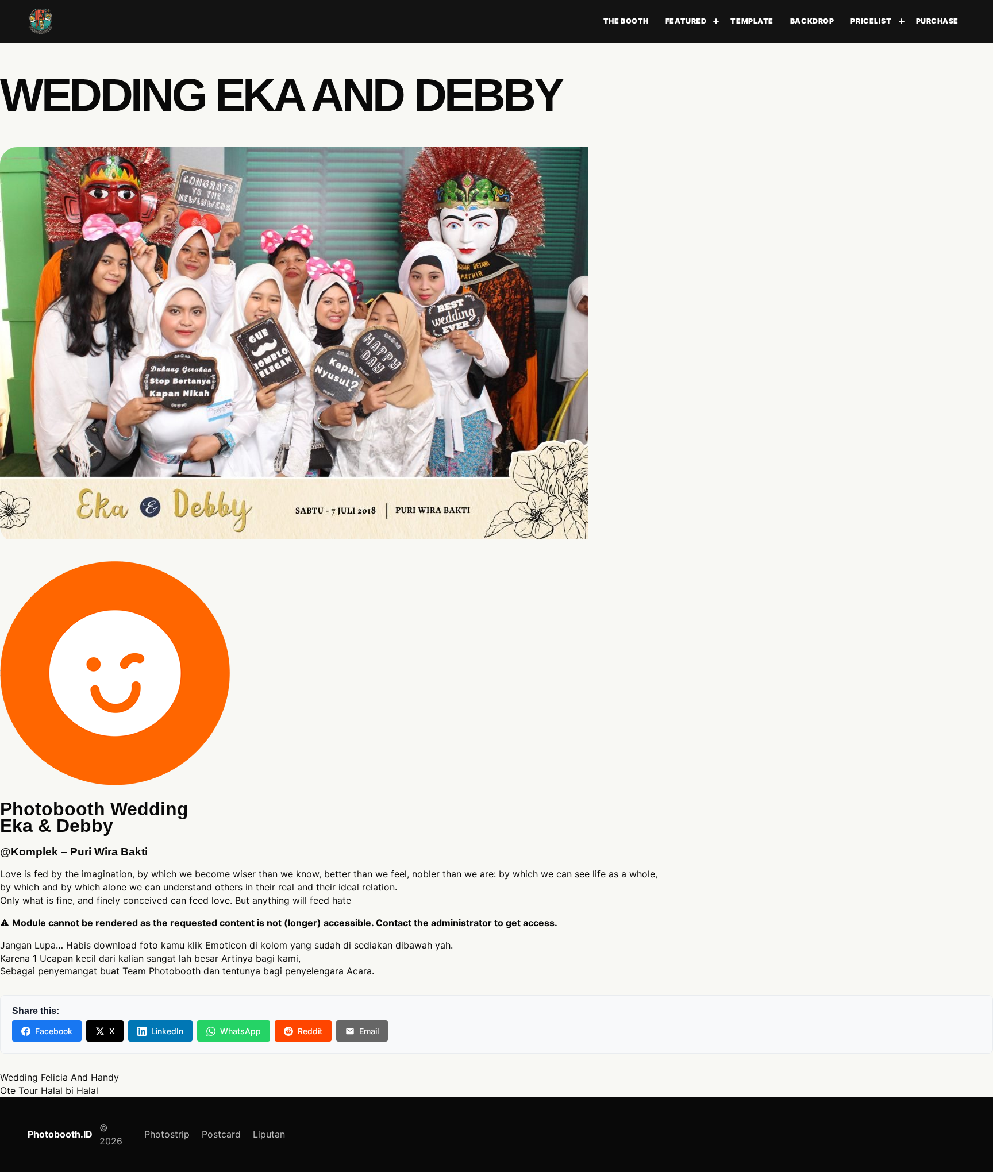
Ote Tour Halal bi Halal (49, 1090)
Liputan (269, 1134)
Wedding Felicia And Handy (59, 1077)
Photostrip (167, 1134)
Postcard (221, 1134)
